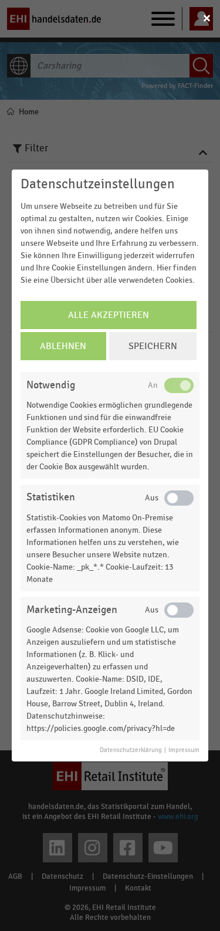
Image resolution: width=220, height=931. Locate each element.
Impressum (183, 750)
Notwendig (50, 385)
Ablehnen (63, 346)
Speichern (152, 346)
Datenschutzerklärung (131, 750)
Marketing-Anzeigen (71, 610)
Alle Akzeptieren (108, 315)
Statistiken (50, 497)
